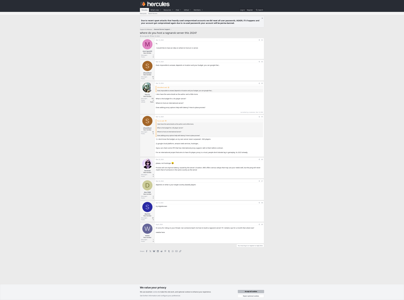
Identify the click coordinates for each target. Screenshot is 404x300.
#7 (262, 181)
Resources (167, 10)
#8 (262, 203)
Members (197, 10)
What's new (155, 10)
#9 (262, 224)
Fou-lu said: (160, 121)
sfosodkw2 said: (162, 87)
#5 (262, 117)
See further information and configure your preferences (160, 296)
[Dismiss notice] (262, 18)
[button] (160, 10)
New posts (143, 13)
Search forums (152, 13)
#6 (262, 159)
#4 (262, 83)
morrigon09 (145, 36)
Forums (144, 10)
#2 (262, 40)
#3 (262, 62)
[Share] (259, 40)
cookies (155, 292)
